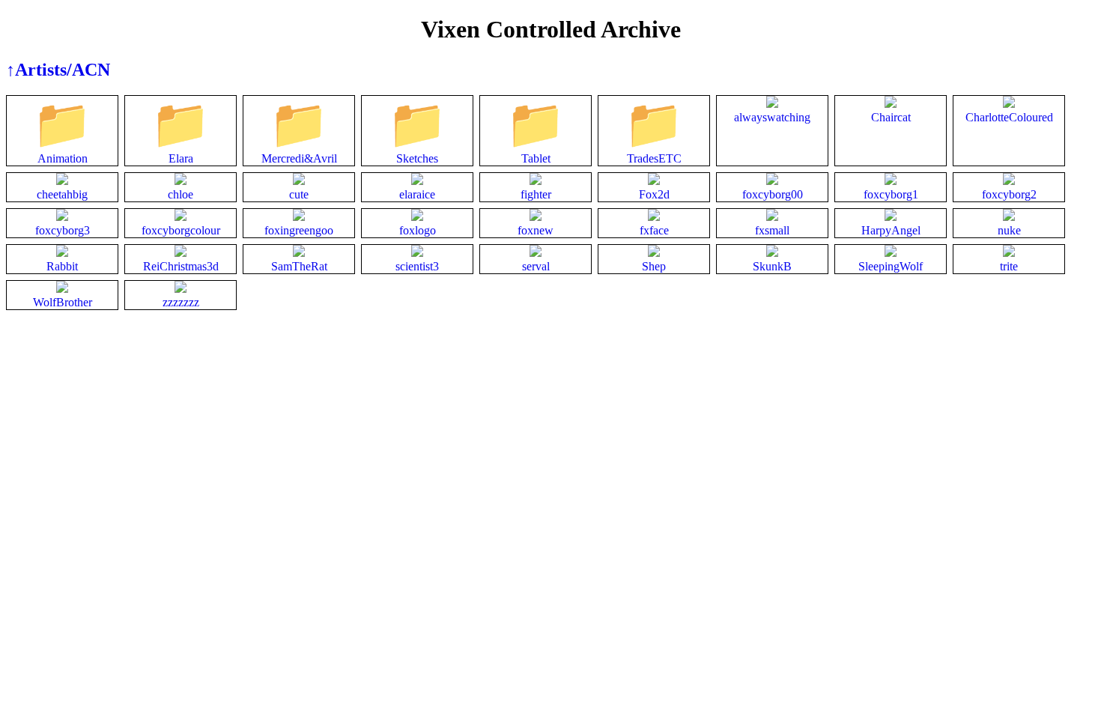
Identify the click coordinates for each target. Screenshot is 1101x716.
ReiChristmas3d (181, 266)
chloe (180, 194)
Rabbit (62, 266)
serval (536, 266)
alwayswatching (772, 117)
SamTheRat (299, 266)
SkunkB (772, 266)
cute (299, 194)
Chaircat (891, 117)
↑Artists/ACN (58, 69)
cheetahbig (62, 194)
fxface (654, 230)
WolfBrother (62, 302)
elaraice (417, 194)
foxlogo (417, 230)
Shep (654, 266)
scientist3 (417, 266)
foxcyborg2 (1009, 194)
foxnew (535, 230)
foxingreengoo (298, 230)
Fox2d (654, 194)
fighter (536, 194)
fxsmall (772, 230)
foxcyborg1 (891, 194)
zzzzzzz (181, 302)
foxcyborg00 (772, 194)
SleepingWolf (890, 266)
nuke (1009, 230)
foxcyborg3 (62, 230)
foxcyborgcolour (181, 230)
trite (1009, 266)
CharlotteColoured (1009, 117)
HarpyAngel (890, 230)
